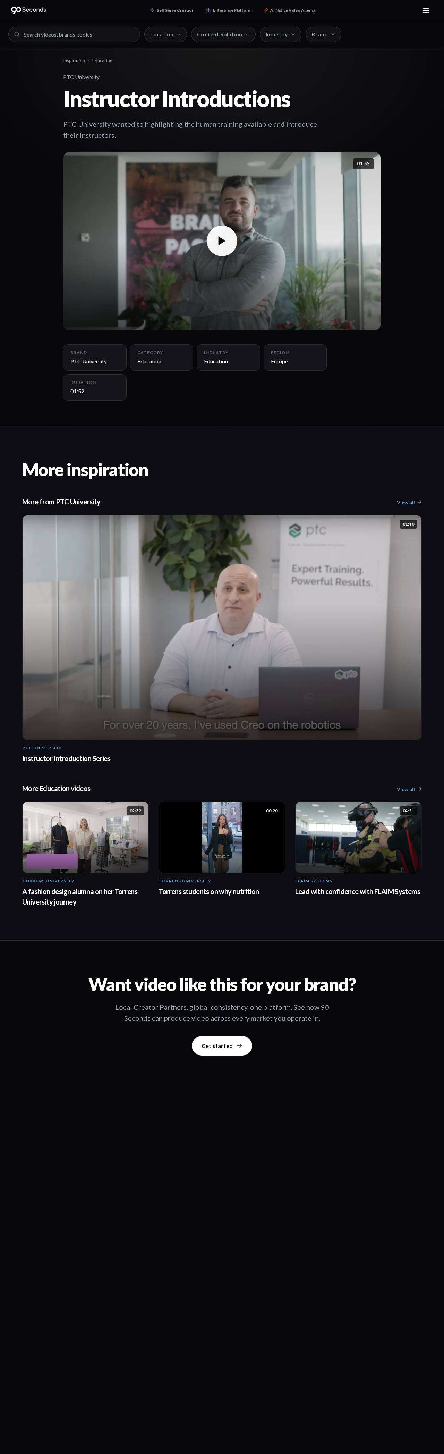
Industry (277, 34)
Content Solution (219, 34)
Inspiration (74, 61)
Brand (319, 34)
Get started (217, 1045)
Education (102, 61)
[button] (222, 241)
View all (406, 502)
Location (161, 34)
